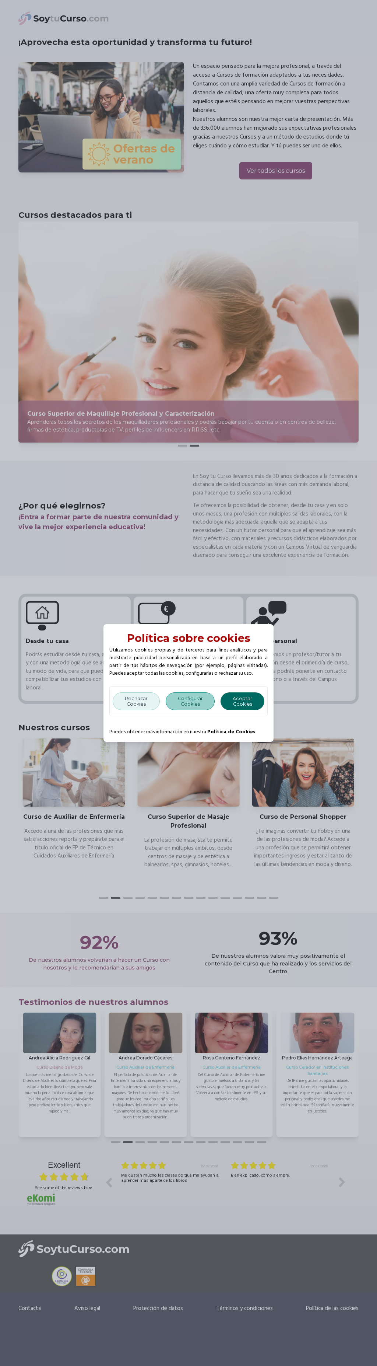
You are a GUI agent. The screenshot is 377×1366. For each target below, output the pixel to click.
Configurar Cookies (190, 701)
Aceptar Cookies (242, 701)
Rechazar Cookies (136, 701)
